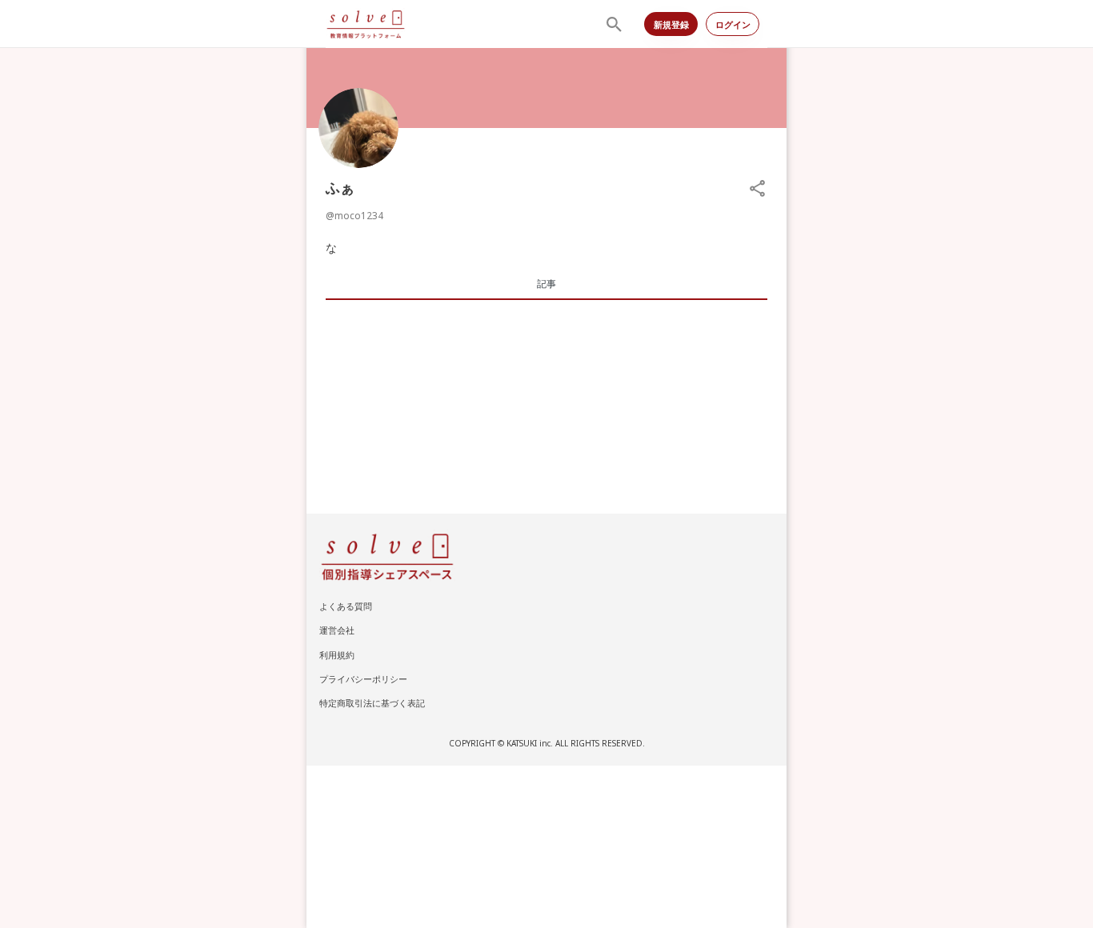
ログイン (733, 24)
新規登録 (671, 24)
